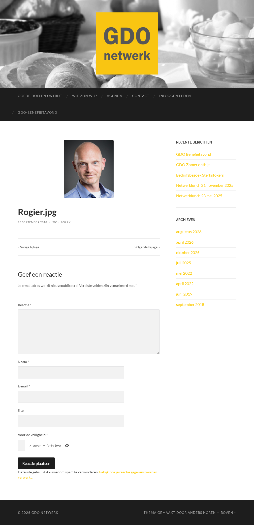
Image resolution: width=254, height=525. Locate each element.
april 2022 (184, 283)
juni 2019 (184, 294)
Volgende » (147, 247)
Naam (23, 362)
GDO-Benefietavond (37, 112)
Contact (140, 96)
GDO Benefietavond (193, 154)
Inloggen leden (175, 96)
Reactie (25, 305)
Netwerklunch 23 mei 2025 (199, 195)
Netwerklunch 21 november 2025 (204, 185)
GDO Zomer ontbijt (193, 164)
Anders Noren (202, 513)
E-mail (24, 386)
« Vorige (28, 247)
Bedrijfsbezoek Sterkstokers (200, 175)
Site (21, 410)
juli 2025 (183, 262)
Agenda (114, 96)
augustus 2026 (188, 231)
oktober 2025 (187, 252)
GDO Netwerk (45, 513)
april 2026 (184, 242)
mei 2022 (184, 273)
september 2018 (190, 304)
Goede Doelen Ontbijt (40, 96)
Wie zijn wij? (84, 96)
